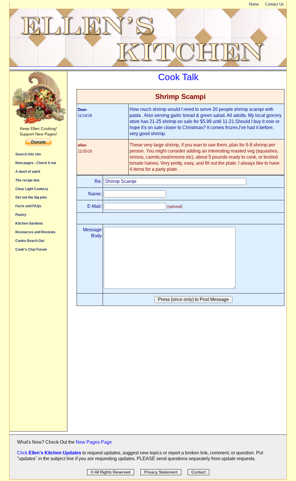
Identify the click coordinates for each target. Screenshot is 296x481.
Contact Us (274, 4)
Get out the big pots (31, 197)
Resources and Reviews (35, 232)
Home (254, 4)
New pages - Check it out (35, 163)
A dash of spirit (27, 171)
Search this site (28, 154)
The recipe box (27, 180)
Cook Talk (178, 77)
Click (23, 452)
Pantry (20, 214)
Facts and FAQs (28, 206)
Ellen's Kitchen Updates (55, 452)
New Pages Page (94, 442)
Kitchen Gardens (29, 223)
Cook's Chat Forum (31, 249)
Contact (198, 472)
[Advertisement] (38, 344)
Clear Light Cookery (31, 189)
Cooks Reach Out (29, 241)
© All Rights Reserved (110, 472)
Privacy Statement (160, 472)
